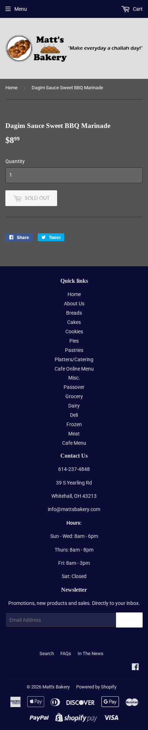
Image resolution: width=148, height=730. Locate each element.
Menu (20, 9)
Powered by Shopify (96, 687)
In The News (90, 653)
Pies (74, 341)
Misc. (74, 378)
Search (47, 653)
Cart (137, 9)
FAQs (65, 653)
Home (11, 87)
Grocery (74, 396)
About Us (74, 303)
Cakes (74, 322)
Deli (74, 415)
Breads (74, 313)
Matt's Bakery (56, 687)
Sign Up (129, 620)
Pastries (74, 350)
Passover (74, 387)
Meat (74, 433)
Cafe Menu (74, 443)
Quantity (15, 161)
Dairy (74, 406)
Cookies (74, 331)
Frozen (74, 424)
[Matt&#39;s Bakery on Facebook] (135, 668)
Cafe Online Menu (74, 369)
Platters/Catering (74, 359)
